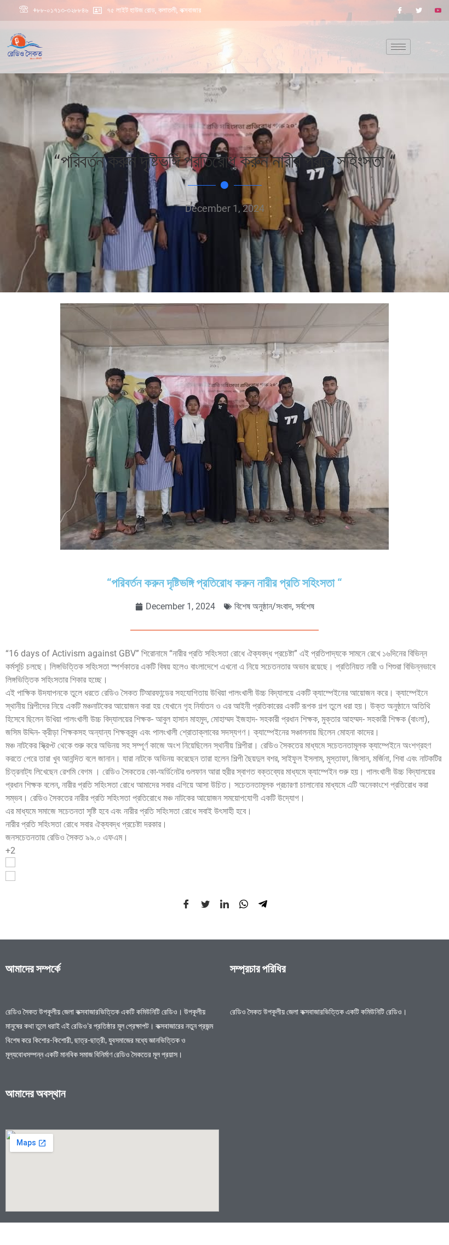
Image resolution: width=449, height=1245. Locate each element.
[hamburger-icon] (398, 47)
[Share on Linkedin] (224, 904)
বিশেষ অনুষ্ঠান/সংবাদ (263, 606)
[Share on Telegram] (263, 904)
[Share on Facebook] (186, 904)
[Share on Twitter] (205, 904)
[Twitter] (419, 10)
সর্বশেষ (305, 606)
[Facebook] (400, 10)
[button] (224, 864)
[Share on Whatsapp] (243, 904)
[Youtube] (438, 10)
